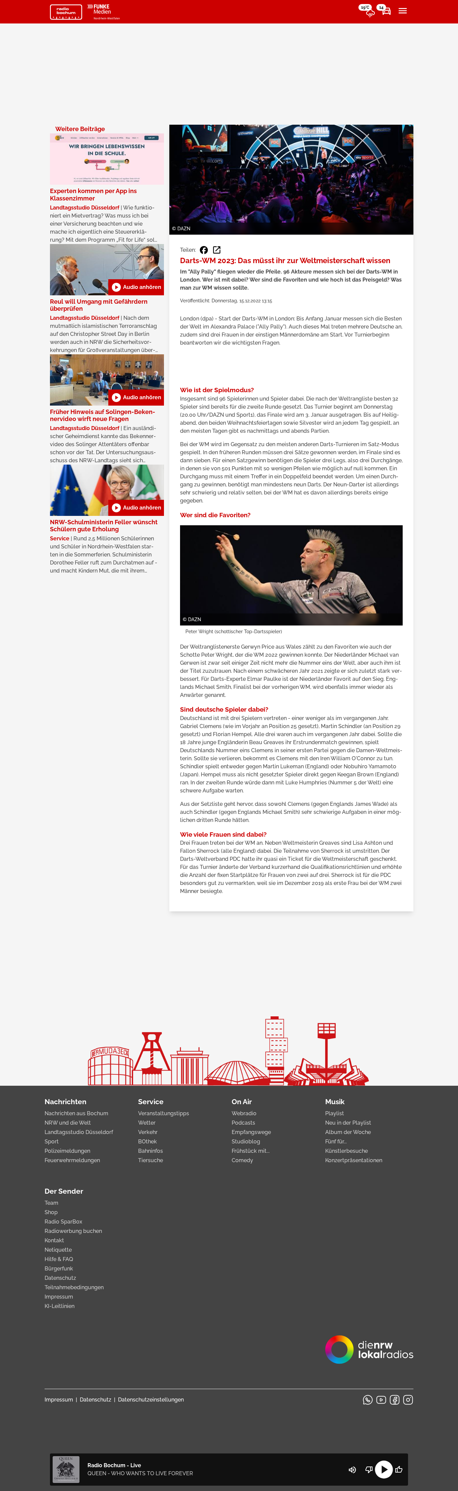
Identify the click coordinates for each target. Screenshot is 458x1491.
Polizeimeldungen (67, 1151)
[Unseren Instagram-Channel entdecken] (408, 1399)
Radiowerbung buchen (73, 1231)
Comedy (242, 1160)
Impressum (59, 1297)
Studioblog (246, 1141)
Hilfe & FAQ (59, 1259)
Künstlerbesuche (346, 1151)
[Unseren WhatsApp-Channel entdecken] (367, 1399)
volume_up (352, 1470)
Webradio (244, 1113)
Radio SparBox (63, 1221)
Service (151, 1101)
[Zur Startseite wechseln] (66, 12)
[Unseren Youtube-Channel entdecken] (381, 1399)
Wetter (147, 1123)
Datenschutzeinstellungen (151, 1399)
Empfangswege (251, 1132)
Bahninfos (150, 1151)
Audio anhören (136, 287)
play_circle (384, 1469)
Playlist (334, 1113)
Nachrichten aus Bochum (76, 1113)
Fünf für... (336, 1141)
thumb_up (399, 1470)
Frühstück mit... (251, 1151)
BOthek (147, 1141)
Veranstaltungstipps (163, 1113)
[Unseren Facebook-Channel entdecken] (394, 1399)
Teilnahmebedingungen (74, 1287)
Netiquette (58, 1250)
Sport (52, 1141)
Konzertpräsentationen (353, 1160)
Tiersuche (150, 1160)
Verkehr (148, 1132)
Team (51, 1203)
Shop (51, 1212)
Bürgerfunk (59, 1268)
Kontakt (54, 1240)
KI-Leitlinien (59, 1306)
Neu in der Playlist (348, 1123)
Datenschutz (60, 1278)
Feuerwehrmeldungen (72, 1160)
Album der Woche (348, 1132)
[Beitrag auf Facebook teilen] (204, 250)
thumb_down (369, 1470)
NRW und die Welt (68, 1123)
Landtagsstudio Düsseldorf (79, 1132)
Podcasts (243, 1123)
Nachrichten (66, 1101)
